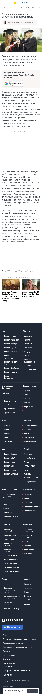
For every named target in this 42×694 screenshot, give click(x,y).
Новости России (10, 462)
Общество (27, 331)
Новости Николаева (8, 377)
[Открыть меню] (3, 3)
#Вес (20, 271)
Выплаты (28, 344)
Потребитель (29, 458)
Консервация (29, 588)
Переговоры (8, 505)
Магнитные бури (31, 478)
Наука (4, 420)
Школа (27, 356)
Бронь (26, 498)
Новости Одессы (10, 348)
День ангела (29, 549)
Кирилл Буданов (10, 555)
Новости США (9, 458)
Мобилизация (28, 490)
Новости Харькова (11, 340)
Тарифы (6, 405)
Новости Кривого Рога (10, 363)
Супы (26, 592)
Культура (27, 470)
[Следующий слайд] (40, 8)
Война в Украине (9, 490)
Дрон (5, 437)
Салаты (27, 600)
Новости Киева (9, 336)
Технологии (8, 425)
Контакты (6, 659)
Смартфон (7, 441)
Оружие (6, 508)
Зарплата (28, 336)
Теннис (27, 399)
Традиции (28, 541)
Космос (6, 429)
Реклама (6, 651)
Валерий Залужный (7, 550)
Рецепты (26, 579)
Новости (6, 331)
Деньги (6, 393)
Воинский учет (30, 510)
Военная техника (10, 516)
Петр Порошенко (10, 559)
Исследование (30, 441)
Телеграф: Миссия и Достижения (16, 671)
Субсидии (28, 348)
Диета (26, 433)
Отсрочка (28, 502)
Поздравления (30, 482)
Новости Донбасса (11, 368)
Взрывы (6, 501)
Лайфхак (27, 474)
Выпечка (27, 584)
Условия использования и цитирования (19, 647)
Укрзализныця (9, 413)
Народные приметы (28, 536)
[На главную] (21, 3)
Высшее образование (29, 361)
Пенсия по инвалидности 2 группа (10, 590)
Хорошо (32, 691)
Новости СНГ (9, 466)
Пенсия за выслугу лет (11, 610)
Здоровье (26, 420)
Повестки (28, 494)
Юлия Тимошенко (10, 563)
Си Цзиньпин (8, 539)
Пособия (27, 366)
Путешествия (29, 466)
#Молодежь (12, 271)
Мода (26, 462)
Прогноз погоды (30, 370)
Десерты (27, 596)
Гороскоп (28, 454)
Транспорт (7, 397)
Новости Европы (10, 454)
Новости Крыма (10, 372)
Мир (3, 449)
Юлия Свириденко (11, 571)
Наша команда (9, 663)
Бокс (26, 395)
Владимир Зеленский (7, 530)
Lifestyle (26, 449)
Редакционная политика (13, 643)
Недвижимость (9, 401)
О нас (5, 635)
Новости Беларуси (11, 474)
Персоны (6, 524)
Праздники (27, 524)
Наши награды (9, 655)
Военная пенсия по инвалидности (11, 597)
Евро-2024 (28, 407)
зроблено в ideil (8, 686)
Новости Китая (9, 470)
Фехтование (29, 411)
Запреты (27, 545)
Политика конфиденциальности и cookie (19, 639)
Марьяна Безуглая (11, 567)
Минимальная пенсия (9, 604)
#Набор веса (29, 271)
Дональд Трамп (9, 535)
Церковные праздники (29, 530)
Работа (27, 340)
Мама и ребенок (31, 425)
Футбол (27, 391)
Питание (27, 429)
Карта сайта (8, 667)
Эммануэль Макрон (8, 544)
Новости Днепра (10, 344)
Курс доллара (9, 409)
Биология (7, 433)
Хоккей (27, 403)
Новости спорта (29, 386)
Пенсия (5, 579)
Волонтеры (8, 512)
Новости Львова (10, 352)
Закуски (27, 604)
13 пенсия (7, 584)
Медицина (28, 352)
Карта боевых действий (9, 495)
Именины (28, 553)
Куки (20, 691)
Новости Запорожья (8, 357)
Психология (29, 437)
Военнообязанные (32, 506)
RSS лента (7, 675)
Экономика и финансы (7, 387)
